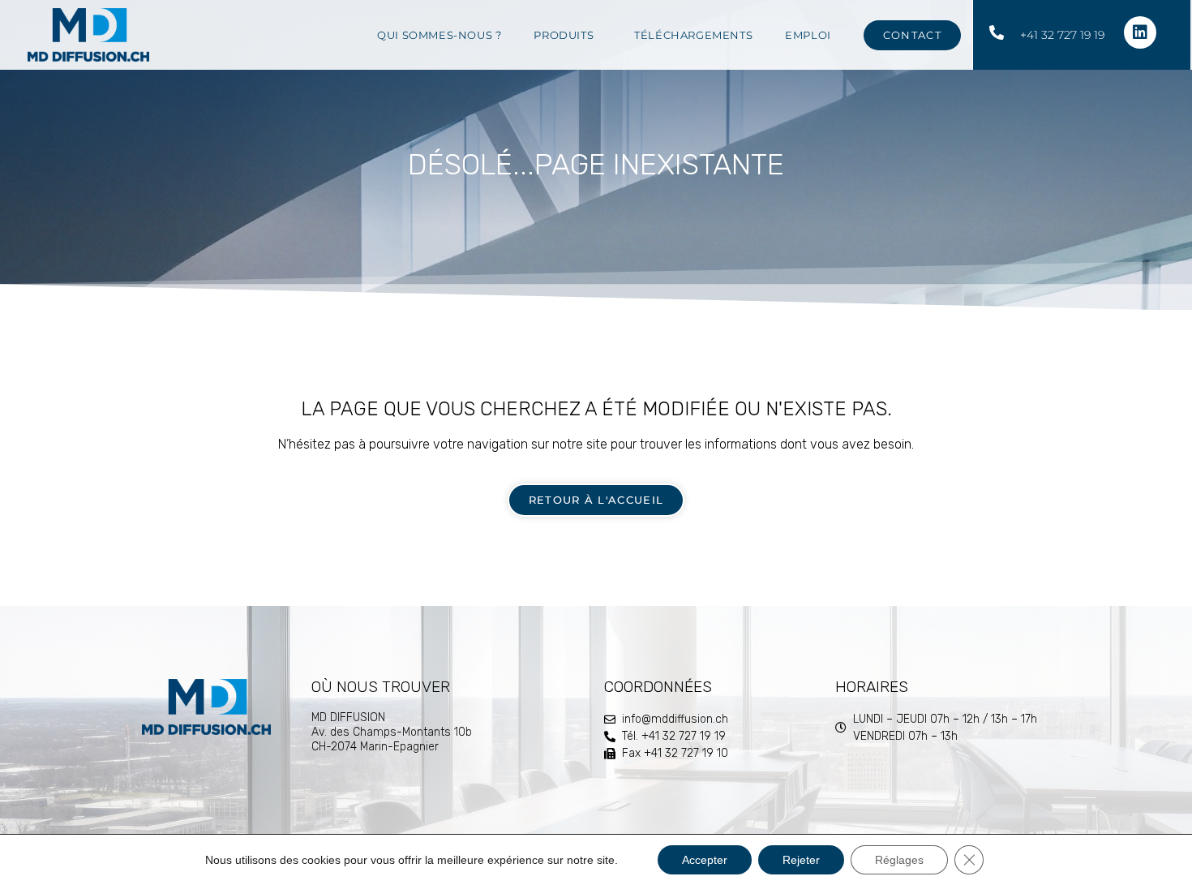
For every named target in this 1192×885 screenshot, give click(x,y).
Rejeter (801, 859)
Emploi (808, 34)
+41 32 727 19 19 (1062, 35)
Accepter (704, 859)
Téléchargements (693, 34)
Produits (564, 34)
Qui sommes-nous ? (439, 34)
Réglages (899, 859)
